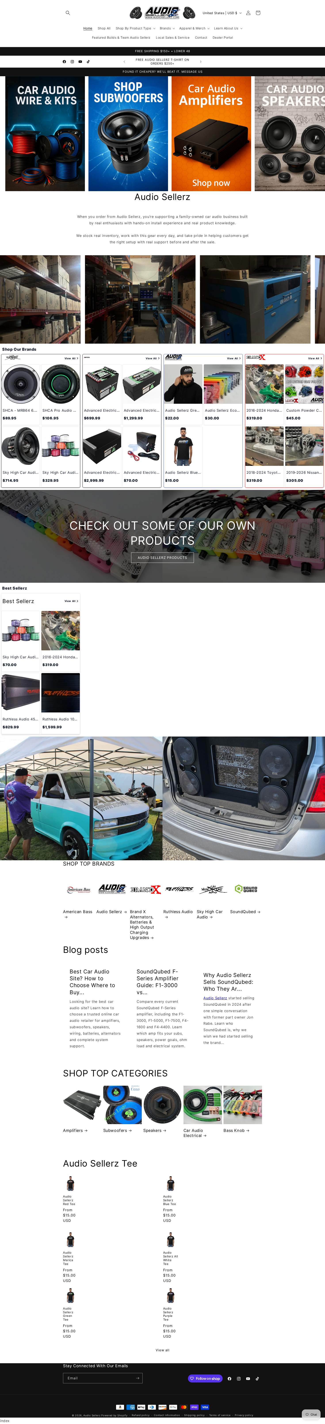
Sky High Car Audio (210, 914)
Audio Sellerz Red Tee (69, 1200)
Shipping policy (194, 1415)
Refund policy (140, 1415)
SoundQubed (243, 911)
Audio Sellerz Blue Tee (169, 1200)
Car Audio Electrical (193, 1133)
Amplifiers (73, 1130)
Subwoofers (115, 1130)
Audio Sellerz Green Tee (68, 1314)
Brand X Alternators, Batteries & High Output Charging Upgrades (142, 924)
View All (70, 358)
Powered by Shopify (114, 1415)
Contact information (167, 1415)
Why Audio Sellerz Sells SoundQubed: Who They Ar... (228, 982)
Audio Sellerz (109, 911)
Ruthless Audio (178, 911)
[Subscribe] (137, 1378)
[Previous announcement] (124, 61)
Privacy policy (244, 1415)
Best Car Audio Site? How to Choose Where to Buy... (92, 982)
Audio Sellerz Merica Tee (68, 1258)
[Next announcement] (201, 61)
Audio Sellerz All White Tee (170, 1258)
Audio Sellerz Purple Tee (168, 1314)
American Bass (77, 911)
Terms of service (220, 1415)
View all (163, 1350)
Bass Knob (234, 1130)
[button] (68, 13)
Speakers (152, 1130)
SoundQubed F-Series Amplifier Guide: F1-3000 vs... (158, 982)
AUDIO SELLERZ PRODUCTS (162, 557)
